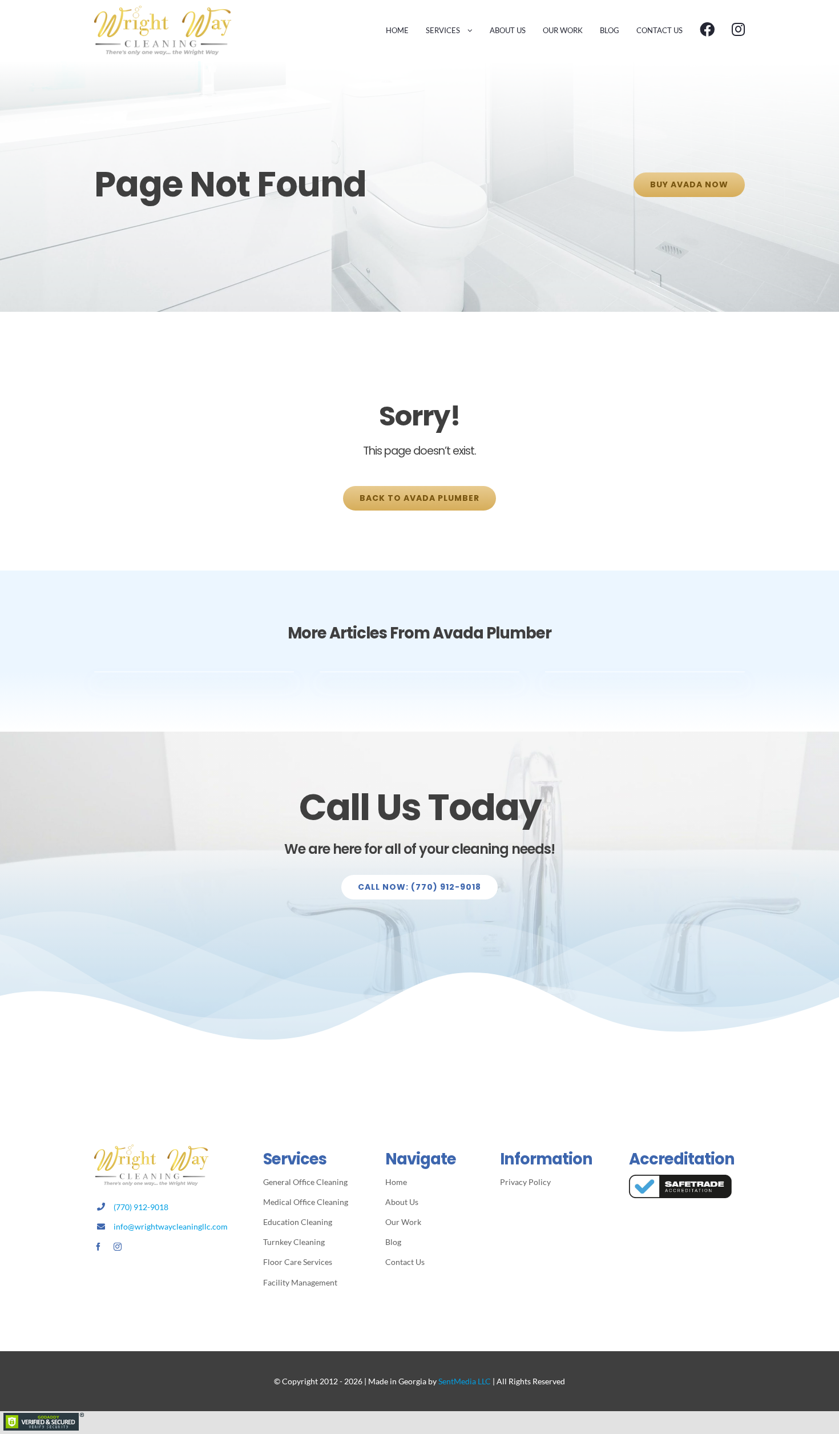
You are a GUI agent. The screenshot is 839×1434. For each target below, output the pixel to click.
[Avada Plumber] (162, 10)
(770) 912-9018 (141, 1207)
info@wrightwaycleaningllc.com (171, 1226)
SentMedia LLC (464, 1381)
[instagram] (118, 1247)
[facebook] (98, 1247)
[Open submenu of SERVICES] (468, 30)
